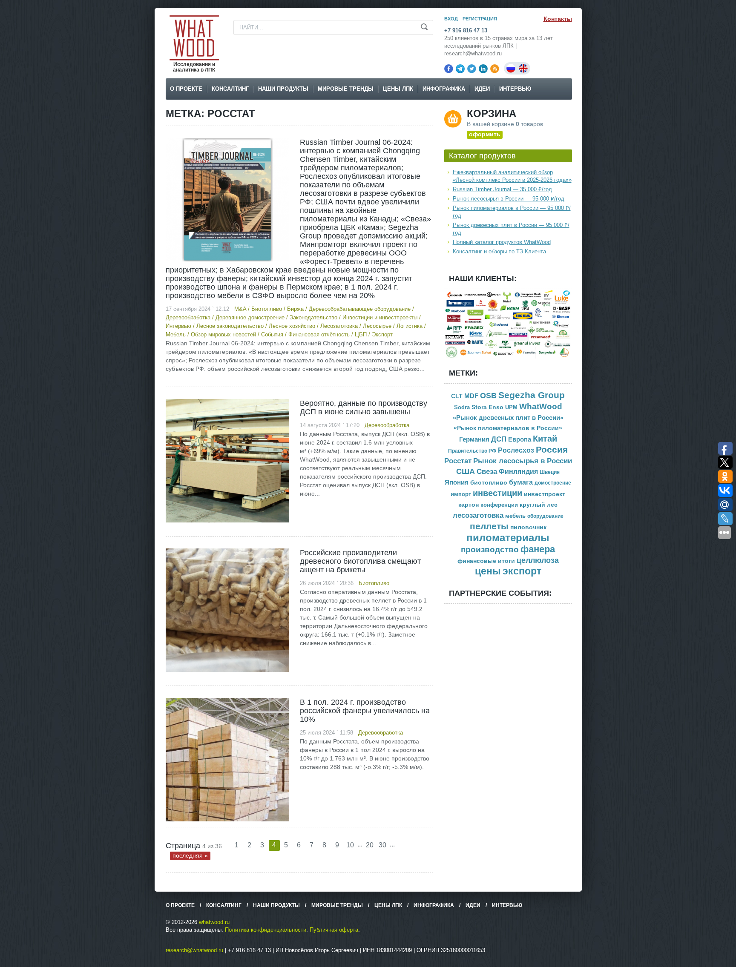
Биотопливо (266, 309)
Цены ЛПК (398, 89)
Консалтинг (230, 89)
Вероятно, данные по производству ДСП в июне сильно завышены (363, 407)
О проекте (186, 89)
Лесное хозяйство (292, 326)
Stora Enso (487, 407)
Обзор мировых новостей (223, 334)
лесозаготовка (478, 515)
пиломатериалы (507, 537)
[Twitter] (471, 68)
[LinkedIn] (483, 68)
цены (488, 571)
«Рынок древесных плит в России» (508, 417)
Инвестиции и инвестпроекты (379, 317)
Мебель (176, 334)
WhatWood (540, 406)
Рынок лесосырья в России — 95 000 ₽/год (508, 198)
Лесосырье (377, 326)
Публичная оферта (334, 930)
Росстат (458, 461)
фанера (537, 549)
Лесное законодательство (230, 326)
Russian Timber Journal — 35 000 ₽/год (502, 189)
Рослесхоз (516, 450)
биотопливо (488, 482)
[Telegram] (460, 68)
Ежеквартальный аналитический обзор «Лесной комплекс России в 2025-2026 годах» (512, 176)
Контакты (557, 18)
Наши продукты (283, 89)
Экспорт (382, 334)
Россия (552, 450)
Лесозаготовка (339, 326)
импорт (461, 494)
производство (490, 549)
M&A (240, 309)
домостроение (553, 483)
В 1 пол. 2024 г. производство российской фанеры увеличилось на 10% (365, 710)
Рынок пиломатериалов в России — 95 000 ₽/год (512, 212)
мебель (515, 516)
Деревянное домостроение (250, 317)
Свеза (487, 471)
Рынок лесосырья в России (522, 461)
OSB (488, 395)
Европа (519, 439)
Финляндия (518, 471)
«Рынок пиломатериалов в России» (508, 428)
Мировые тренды (346, 89)
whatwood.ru (214, 922)
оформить (484, 134)
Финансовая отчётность (319, 334)
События (272, 334)
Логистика (410, 326)
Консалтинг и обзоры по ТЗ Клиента (499, 251)
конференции (499, 505)
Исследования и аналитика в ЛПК (194, 67)
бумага (521, 482)
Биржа (295, 309)
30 (382, 845)
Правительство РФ (472, 451)
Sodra (462, 407)
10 (350, 845)
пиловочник (528, 527)
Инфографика (444, 89)
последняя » (190, 855)
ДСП (498, 439)
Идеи (482, 89)
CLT (457, 396)
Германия (474, 439)
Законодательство (313, 317)
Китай (545, 438)
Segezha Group (531, 395)
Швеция (550, 472)
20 (370, 845)
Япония (457, 482)
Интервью (515, 89)
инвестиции (497, 493)
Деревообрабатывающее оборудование (360, 309)
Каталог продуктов (482, 156)
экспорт (522, 571)
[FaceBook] (448, 68)
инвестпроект (544, 494)
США (465, 471)
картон (468, 504)
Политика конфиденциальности (265, 930)
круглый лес (539, 504)
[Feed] (494, 68)
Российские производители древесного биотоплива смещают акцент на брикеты (360, 561)
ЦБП (361, 334)
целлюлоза (538, 560)
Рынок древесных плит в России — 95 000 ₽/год (511, 229)
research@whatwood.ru (194, 950)
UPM (511, 407)
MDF (471, 395)
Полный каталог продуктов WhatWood (502, 242)
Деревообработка (188, 317)
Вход (451, 18)
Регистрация (480, 18)
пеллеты (489, 526)
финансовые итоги (486, 561)
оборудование (545, 516)
